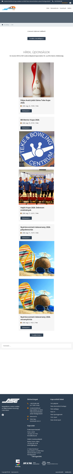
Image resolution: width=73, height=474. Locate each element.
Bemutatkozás (54, 8)
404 (12, 24)
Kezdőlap (65, 3)
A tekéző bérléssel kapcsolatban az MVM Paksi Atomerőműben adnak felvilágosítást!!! (27, 1)
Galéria (69, 8)
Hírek (47, 8)
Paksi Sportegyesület (56, 414)
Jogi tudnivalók (59, 472)
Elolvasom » (26, 111)
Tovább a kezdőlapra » (36, 38)
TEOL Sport (53, 417)
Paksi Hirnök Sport (55, 420)
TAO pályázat (54, 403)
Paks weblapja (54, 409)
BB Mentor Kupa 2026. (30, 120)
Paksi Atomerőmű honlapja (58, 406)
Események (63, 8)
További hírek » (36, 335)
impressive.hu (14, 472)
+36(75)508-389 (58, 1)
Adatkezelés (68, 472)
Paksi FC (52, 412)
